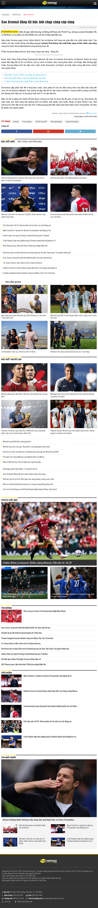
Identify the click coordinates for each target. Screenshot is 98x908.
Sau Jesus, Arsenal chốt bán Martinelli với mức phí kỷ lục (27, 258)
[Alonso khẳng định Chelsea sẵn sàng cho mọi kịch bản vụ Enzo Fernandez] (24, 161)
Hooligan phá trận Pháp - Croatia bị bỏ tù (20, 469)
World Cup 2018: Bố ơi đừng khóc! (17, 441)
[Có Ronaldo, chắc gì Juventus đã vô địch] (24, 335)
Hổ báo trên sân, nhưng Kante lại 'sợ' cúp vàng (69, 352)
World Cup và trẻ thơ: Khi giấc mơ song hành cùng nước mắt (28, 479)
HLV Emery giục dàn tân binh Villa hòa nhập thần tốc (25, 246)
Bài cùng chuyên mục (29, 141)
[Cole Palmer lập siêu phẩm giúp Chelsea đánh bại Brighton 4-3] (11, 741)
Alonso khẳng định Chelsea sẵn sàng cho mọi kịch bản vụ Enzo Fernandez (22, 179)
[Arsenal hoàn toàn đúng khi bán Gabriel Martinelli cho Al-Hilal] (73, 198)
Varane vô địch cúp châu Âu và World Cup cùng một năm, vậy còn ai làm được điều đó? (23, 431)
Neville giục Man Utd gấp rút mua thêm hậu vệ (21, 659)
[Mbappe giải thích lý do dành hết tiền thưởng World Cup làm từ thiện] (73, 377)
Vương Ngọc (27, 122)
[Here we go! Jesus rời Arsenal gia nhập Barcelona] (11, 616)
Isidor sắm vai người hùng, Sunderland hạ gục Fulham (26, 235)
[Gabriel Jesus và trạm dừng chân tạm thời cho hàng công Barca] (11, 696)
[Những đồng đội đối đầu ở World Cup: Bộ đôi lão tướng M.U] (24, 377)
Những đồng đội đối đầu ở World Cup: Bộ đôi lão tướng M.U (24, 395)
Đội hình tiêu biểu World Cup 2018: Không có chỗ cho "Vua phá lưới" (23, 316)
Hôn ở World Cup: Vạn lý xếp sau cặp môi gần (22, 462)
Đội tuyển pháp (56, 122)
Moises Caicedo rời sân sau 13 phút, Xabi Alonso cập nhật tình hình (23, 215)
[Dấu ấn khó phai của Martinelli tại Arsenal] (73, 161)
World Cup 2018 (41, 122)
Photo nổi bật (9, 500)
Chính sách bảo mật (24, 901)
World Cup (16, 15)
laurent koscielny (72, 122)
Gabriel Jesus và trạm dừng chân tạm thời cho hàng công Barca (30, 268)
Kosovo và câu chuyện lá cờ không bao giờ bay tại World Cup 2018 (30, 452)
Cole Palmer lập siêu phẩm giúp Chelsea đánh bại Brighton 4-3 (29, 240)
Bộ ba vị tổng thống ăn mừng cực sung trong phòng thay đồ (28, 484)
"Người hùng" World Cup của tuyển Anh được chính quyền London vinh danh (72, 431)
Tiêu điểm (6, 672)
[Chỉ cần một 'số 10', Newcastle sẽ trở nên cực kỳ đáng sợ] (11, 726)
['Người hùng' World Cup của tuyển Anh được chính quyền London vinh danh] (73, 414)
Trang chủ (5, 15)
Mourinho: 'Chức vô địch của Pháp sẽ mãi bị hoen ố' (25, 75)
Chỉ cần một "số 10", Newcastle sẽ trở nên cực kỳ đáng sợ (27, 225)
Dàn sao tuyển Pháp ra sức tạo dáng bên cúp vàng (25, 78)
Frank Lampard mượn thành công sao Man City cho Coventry (29, 273)
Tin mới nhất (8, 757)
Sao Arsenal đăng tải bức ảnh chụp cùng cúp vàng (37, 22)
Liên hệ (7, 901)
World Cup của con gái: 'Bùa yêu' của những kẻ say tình (26, 447)
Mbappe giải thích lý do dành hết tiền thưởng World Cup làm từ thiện (72, 395)
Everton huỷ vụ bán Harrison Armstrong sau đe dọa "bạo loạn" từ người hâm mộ (37, 252)
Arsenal (16, 122)
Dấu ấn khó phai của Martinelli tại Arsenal (68, 178)
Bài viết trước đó (11, 359)
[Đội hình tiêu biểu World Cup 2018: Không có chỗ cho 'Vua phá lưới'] (24, 299)
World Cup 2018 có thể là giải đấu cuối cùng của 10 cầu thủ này (73, 316)
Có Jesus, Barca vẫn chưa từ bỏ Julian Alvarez (22, 263)
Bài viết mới (8, 141)
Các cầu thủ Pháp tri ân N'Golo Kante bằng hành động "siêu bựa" (30, 489)
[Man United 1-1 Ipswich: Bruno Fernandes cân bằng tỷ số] (11, 680)
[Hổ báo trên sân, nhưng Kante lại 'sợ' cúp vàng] (73, 335)
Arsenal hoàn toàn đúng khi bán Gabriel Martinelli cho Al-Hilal (71, 215)
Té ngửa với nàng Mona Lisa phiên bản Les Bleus (23, 457)
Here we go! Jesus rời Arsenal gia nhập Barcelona (44, 611)
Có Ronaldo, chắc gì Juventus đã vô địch (18, 352)
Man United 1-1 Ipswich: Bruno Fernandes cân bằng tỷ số (27, 230)
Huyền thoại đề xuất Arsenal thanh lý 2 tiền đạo (21, 633)
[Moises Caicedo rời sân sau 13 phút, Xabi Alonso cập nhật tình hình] (24, 198)
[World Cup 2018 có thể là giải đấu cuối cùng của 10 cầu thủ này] (73, 299)
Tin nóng (6, 608)
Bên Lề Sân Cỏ (29, 15)
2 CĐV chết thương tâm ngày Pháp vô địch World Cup (26, 81)
